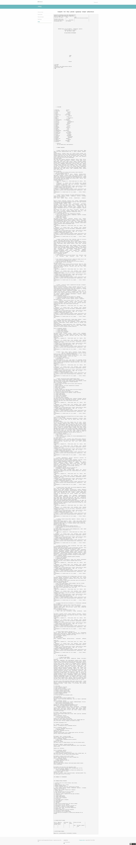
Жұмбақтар (40, 19)
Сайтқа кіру (96, 2)
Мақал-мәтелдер (41, 16)
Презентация (40, 14)
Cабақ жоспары (40, 12)
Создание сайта (82, 840)
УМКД (39, 21)
